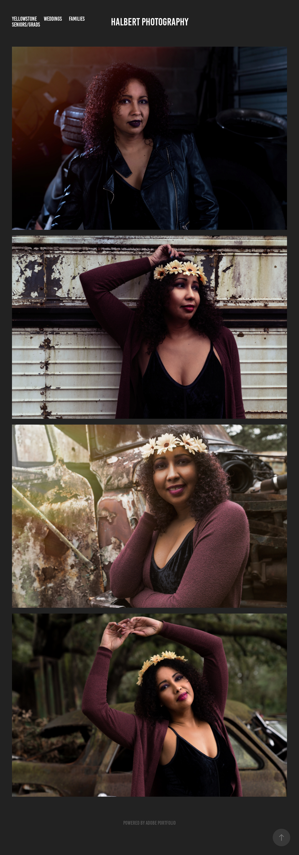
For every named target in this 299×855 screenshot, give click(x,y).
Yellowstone (24, 19)
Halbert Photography (149, 21)
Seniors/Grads (26, 25)
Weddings (53, 19)
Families (77, 19)
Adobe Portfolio (161, 823)
